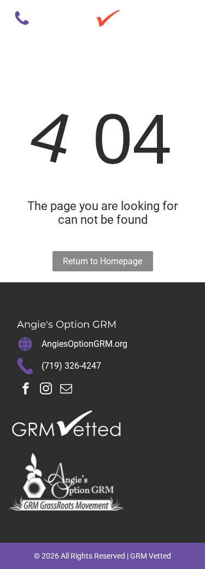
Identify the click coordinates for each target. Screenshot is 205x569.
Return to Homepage (102, 261)
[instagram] (46, 390)
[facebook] (25, 390)
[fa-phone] (22, 24)
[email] (66, 390)
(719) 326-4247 (71, 366)
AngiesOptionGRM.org (84, 344)
